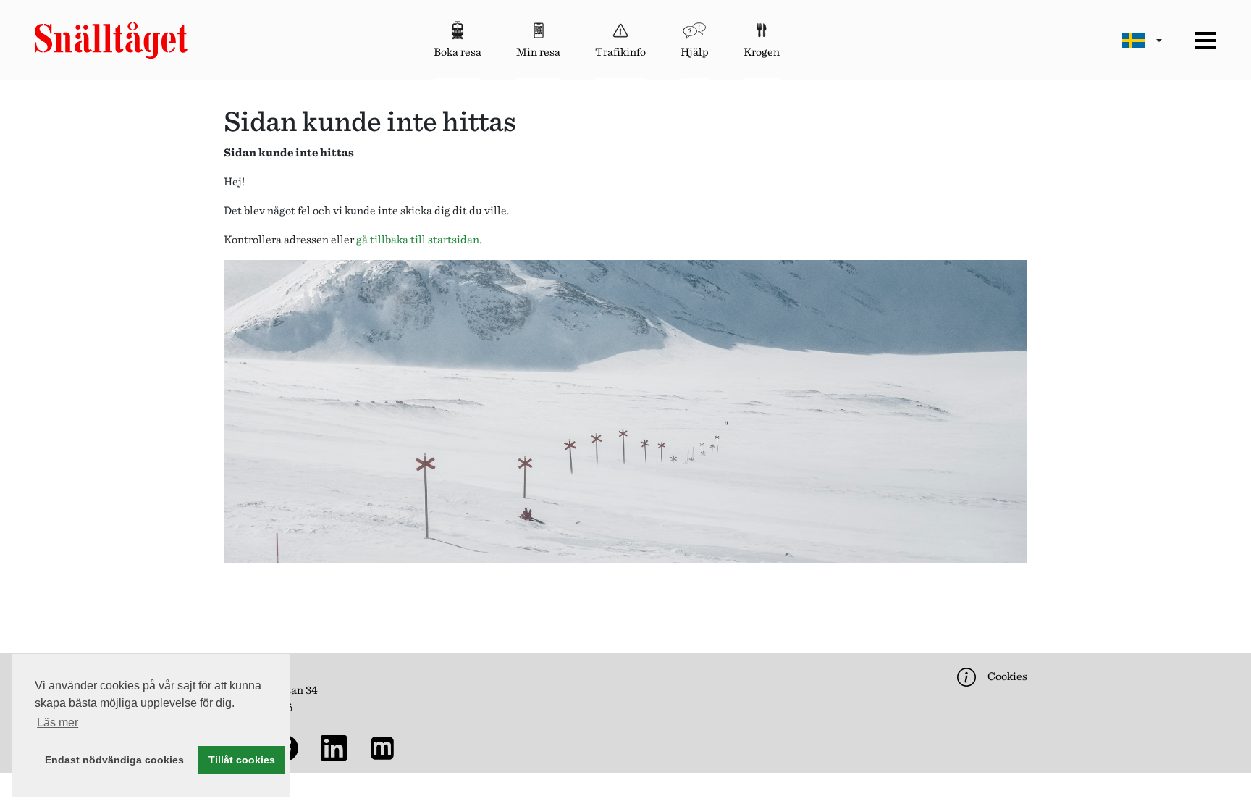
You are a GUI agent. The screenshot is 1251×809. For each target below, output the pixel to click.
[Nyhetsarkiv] (385, 747)
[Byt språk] (1142, 40)
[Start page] (111, 40)
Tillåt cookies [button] (241, 760)
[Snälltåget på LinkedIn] (337, 747)
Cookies (1006, 676)
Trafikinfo (620, 52)
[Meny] (1205, 40)
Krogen (762, 52)
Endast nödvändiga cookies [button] (114, 760)
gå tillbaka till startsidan (417, 239)
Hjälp (695, 52)
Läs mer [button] (57, 722)
